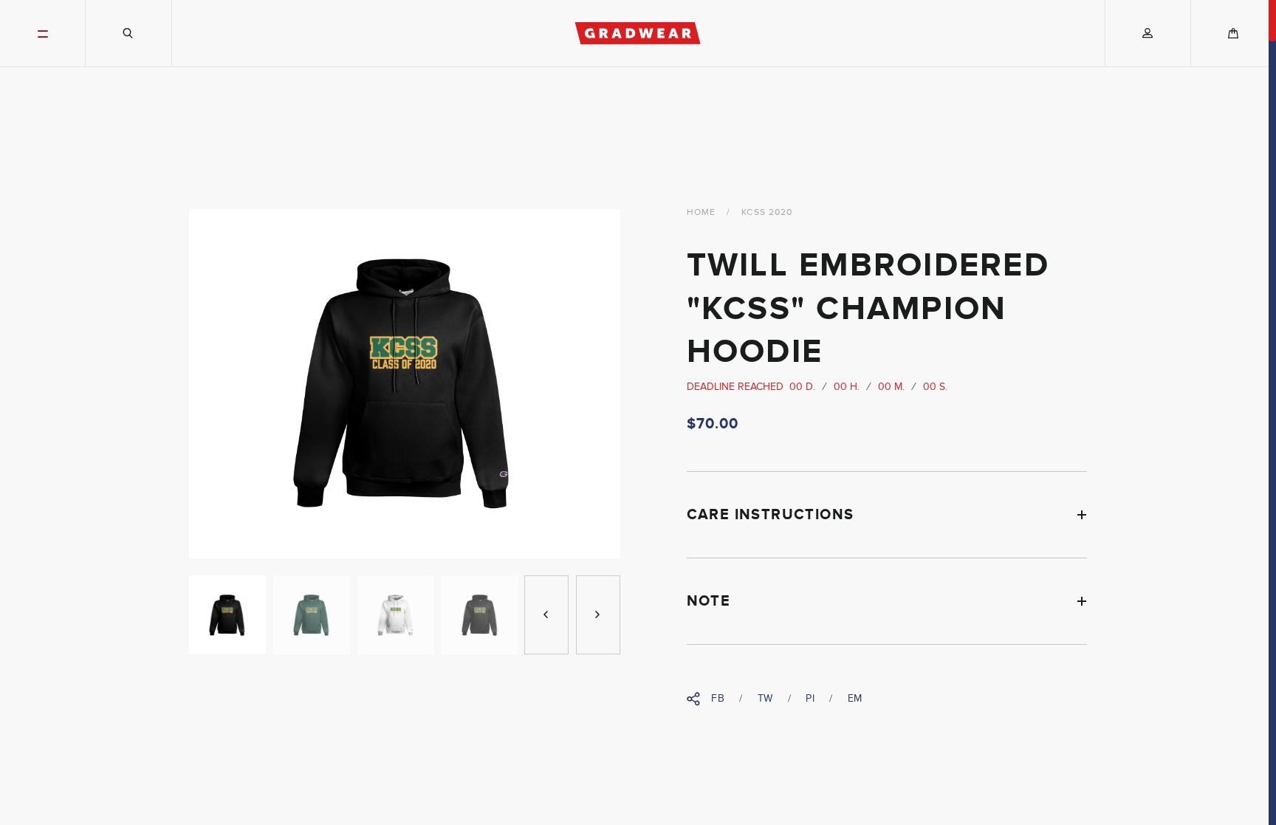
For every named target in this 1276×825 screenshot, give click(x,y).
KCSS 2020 (766, 212)
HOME (701, 212)
